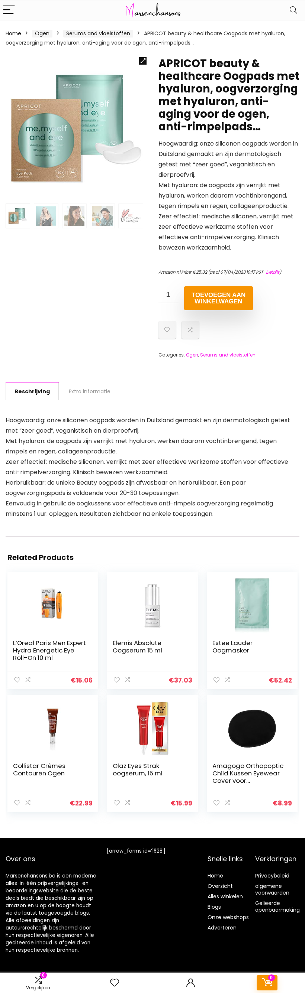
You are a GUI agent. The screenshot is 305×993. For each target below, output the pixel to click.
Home (13, 33)
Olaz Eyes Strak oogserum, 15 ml (138, 769)
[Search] (293, 10)
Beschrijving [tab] (32, 391)
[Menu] (9, 10)
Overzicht (220, 886)
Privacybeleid (272, 875)
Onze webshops (228, 917)
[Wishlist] (114, 982)
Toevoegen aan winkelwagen (218, 298)
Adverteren (222, 927)
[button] (143, 61)
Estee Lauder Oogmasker (232, 646)
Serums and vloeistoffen (98, 33)
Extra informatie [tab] (89, 391)
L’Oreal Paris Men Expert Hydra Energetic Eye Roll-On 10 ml (49, 650)
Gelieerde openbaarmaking (277, 906)
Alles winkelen (225, 896)
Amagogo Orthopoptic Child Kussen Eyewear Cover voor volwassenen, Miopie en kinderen (249, 780)
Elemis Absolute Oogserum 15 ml (137, 646)
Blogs (214, 907)
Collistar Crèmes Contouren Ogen (39, 769)
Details (272, 272)
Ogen (42, 33)
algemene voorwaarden (272, 889)
